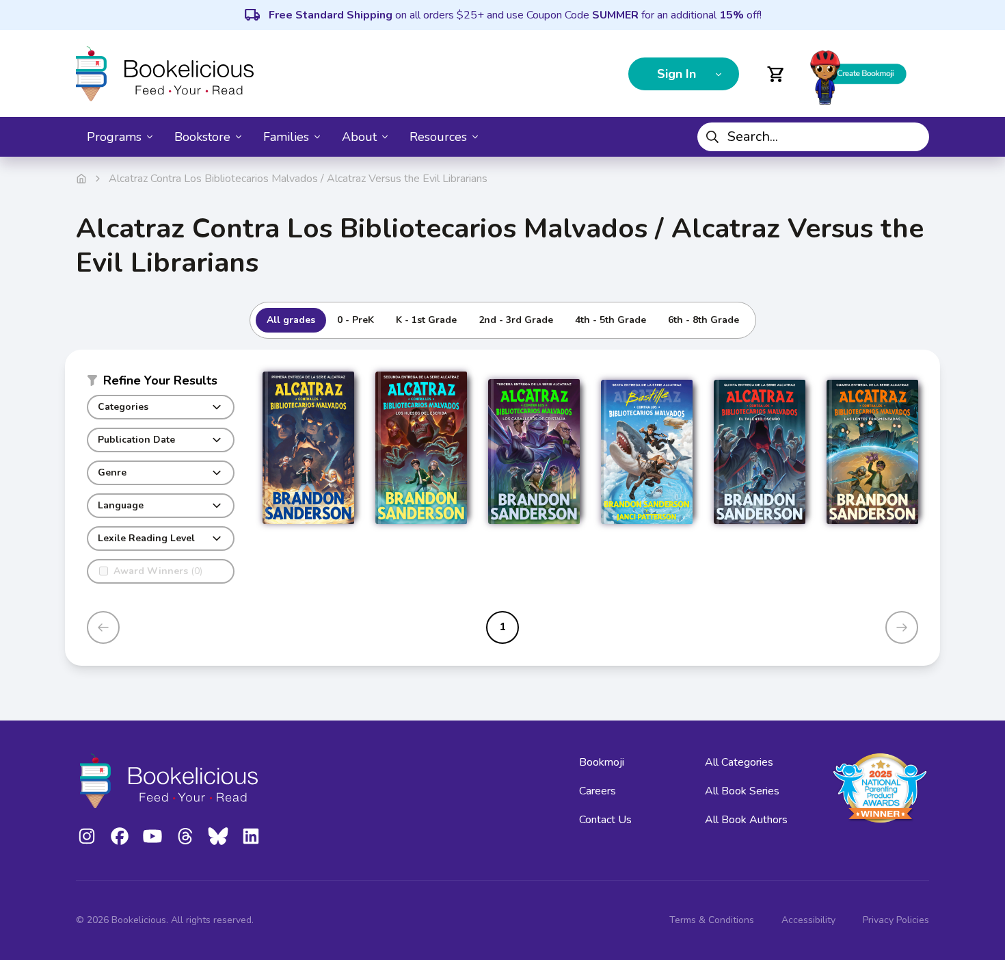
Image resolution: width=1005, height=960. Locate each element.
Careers (597, 791)
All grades (291, 319)
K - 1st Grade (426, 319)
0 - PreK (355, 319)
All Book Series (742, 791)
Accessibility (808, 919)
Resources (438, 137)
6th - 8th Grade (703, 319)
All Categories (739, 762)
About (359, 137)
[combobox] (813, 136)
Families (286, 137)
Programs (114, 137)
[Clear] (913, 136)
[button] (160, 383)
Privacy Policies (896, 919)
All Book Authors (746, 819)
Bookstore (202, 137)
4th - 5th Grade (610, 319)
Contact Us (605, 819)
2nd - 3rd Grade (516, 319)
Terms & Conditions (711, 919)
